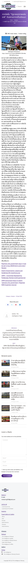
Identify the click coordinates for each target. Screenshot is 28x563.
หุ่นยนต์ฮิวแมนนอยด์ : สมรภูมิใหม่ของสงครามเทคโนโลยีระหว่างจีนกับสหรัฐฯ (17, 396)
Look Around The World (7, 508)
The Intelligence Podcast (8, 536)
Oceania (4, 524)
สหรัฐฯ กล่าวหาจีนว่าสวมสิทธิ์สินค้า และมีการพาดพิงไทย (18, 384)
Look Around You (6, 506)
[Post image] (5, 363)
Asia (3, 518)
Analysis (13, 296)
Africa (3, 516)
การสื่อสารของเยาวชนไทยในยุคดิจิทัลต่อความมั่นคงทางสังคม (18, 373)
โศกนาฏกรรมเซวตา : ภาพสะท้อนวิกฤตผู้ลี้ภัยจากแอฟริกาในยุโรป (18, 408)
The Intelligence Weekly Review (9, 540)
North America (5, 522)
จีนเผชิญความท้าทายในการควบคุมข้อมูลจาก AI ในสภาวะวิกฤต (18, 418)
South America (5, 526)
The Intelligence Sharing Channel (12, 554)
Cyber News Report (6, 542)
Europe (3, 520)
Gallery (3, 547)
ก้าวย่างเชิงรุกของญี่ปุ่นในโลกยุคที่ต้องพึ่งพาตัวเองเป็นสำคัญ (18, 363)
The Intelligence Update (7, 538)
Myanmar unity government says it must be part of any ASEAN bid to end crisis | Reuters (13, 266)
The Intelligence (7, 552)
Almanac (3, 531)
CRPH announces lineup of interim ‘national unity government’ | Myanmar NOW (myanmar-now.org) (13, 283)
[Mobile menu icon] (25, 6)
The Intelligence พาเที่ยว (7, 544)
